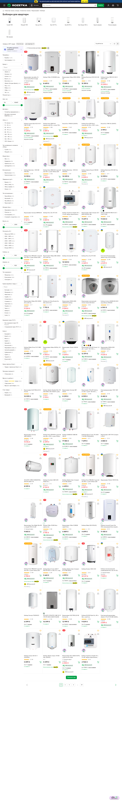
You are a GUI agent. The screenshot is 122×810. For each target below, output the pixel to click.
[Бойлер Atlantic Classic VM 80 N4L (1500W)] (52, 640)
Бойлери (42, 10)
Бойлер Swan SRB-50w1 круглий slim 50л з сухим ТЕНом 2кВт (52, 171)
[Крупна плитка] (114, 43)
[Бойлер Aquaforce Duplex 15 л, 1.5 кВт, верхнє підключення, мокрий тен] (90, 640)
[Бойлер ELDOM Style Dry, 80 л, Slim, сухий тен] (90, 600)
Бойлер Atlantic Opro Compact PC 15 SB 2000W (70, 481)
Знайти (100, 5)
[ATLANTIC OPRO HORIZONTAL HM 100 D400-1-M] (33, 465)
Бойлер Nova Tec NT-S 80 (89, 255)
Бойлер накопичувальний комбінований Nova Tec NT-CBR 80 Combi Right (109, 569)
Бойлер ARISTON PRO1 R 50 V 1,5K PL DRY (109, 213)
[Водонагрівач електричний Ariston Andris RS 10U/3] (90, 286)
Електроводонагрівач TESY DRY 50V (109, 391)
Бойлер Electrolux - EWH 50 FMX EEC (70, 171)
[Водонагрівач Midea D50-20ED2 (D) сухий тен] (33, 286)
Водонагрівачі (35, 10)
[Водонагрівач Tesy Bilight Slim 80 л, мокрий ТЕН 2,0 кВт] (33, 510)
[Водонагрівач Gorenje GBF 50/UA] (71, 375)
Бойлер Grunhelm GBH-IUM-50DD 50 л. (51, 481)
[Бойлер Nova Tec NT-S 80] (90, 240)
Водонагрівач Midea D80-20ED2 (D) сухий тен (51, 256)
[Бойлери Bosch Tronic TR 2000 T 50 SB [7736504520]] (90, 419)
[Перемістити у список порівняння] (40, 55)
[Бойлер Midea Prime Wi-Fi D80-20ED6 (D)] (33, 332)
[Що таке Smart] (48, 48)
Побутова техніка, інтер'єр (12, 10)
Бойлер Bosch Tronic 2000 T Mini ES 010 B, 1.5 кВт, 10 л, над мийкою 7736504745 (51, 570)
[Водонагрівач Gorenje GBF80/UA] (33, 197)
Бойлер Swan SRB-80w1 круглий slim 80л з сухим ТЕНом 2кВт (90, 481)
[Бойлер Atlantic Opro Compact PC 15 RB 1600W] (71, 554)
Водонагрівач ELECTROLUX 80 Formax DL (70, 616)
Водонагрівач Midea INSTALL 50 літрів (52, 348)
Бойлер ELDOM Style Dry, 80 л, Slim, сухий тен (90, 616)
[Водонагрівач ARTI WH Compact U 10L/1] (110, 419)
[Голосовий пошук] (95, 5)
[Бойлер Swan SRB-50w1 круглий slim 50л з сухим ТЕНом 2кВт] (52, 155)
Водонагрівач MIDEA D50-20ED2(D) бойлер (108, 348)
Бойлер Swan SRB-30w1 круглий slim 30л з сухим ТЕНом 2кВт (33, 569)
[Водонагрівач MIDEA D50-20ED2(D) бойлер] (110, 332)
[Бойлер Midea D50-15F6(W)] (90, 510)
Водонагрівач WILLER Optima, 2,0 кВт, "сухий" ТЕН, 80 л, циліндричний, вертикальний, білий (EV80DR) (90, 391)
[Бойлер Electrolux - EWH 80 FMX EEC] (33, 155)
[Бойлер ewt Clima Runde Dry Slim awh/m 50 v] (52, 286)
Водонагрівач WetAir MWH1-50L (109, 480)
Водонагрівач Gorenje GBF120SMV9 (30, 435)
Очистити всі (20, 44)
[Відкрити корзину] (117, 5)
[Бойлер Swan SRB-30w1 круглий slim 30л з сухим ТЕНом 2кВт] (33, 554)
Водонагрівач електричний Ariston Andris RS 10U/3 (89, 302)
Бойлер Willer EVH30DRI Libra (51, 77)
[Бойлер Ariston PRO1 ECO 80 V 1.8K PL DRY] (110, 62)
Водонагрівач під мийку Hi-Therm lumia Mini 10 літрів (31, 78)
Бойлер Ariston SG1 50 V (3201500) (31, 656)
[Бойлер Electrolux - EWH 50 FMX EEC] (71, 155)
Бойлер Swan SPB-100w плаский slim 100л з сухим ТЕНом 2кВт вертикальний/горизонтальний (33, 256)
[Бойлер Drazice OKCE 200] (90, 554)
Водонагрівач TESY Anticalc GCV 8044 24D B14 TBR (90, 213)
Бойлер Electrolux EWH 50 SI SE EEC (90, 78)
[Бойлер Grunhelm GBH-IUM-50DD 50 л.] (52, 465)
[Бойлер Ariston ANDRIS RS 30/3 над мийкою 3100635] (110, 286)
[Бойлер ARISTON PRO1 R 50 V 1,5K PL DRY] (110, 197)
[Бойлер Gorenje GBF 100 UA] (71, 240)
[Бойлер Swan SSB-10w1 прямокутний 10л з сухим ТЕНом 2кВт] (52, 108)
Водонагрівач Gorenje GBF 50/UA (69, 391)
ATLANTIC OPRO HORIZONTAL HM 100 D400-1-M (32, 481)
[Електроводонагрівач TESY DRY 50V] (110, 375)
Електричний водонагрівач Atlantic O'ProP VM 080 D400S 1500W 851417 (109, 616)
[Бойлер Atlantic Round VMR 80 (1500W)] (90, 155)
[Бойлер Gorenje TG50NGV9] (33, 600)
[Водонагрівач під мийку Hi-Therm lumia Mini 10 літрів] (33, 62)
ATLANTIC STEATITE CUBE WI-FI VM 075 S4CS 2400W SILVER (52, 616)
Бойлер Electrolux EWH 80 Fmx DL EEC (109, 171)
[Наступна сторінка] (115, 685)
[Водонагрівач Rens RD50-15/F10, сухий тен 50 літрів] (71, 640)
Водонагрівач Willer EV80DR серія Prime (70, 526)
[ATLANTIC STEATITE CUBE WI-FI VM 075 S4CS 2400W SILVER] (52, 600)
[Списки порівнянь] (113, 5)
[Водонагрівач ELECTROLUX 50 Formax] (33, 375)
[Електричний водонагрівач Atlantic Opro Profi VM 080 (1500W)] (110, 240)
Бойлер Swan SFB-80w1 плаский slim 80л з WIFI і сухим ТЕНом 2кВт (52, 435)
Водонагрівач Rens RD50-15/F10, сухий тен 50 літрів (71, 656)
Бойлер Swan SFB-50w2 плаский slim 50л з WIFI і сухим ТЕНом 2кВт (90, 124)
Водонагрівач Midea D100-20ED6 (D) (71, 78)
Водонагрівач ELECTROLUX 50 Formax (32, 391)
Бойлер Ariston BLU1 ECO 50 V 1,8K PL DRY (32, 124)
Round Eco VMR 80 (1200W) (70, 123)
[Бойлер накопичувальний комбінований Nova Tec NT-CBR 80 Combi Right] (110, 554)
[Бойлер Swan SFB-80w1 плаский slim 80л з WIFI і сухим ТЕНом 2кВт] (52, 419)
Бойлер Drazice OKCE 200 (89, 569)
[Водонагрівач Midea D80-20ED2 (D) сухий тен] (52, 240)
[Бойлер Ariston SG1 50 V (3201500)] (33, 640)
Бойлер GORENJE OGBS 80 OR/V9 (69, 435)
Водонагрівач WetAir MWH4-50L (70, 348)
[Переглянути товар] (82, 75)
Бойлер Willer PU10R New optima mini (50, 526)
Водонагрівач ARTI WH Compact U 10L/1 (109, 435)
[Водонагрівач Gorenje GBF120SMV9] (33, 419)
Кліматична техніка (25, 10)
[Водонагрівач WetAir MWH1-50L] (110, 465)
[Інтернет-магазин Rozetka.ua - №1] (17, 5)
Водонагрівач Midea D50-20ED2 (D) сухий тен (32, 302)
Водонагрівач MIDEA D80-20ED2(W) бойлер (69, 302)
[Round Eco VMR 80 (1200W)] (71, 108)
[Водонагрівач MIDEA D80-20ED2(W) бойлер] (71, 286)
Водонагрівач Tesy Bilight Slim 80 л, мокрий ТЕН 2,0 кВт (33, 526)
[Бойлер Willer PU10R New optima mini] (52, 510)
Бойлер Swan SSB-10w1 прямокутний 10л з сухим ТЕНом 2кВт (52, 124)
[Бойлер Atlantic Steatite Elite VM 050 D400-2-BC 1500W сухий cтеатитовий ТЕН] (52, 375)
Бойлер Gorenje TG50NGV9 (31, 615)
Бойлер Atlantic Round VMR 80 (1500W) (90, 171)
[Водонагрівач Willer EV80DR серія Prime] (71, 510)
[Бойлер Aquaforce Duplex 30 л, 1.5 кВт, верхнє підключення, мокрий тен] (71, 197)
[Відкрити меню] (4, 5)
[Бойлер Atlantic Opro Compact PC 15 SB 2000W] (71, 465)
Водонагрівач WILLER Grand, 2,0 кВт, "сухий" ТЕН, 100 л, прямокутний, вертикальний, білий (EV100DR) (90, 348)
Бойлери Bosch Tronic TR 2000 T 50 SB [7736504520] (90, 435)
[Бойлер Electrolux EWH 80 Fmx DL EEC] (110, 155)
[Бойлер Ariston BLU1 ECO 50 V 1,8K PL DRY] (33, 108)
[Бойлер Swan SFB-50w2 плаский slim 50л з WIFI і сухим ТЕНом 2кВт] (90, 108)
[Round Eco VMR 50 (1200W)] (110, 108)
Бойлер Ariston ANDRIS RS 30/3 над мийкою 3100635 (109, 302)
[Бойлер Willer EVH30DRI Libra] (52, 62)
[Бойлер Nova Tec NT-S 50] (52, 197)
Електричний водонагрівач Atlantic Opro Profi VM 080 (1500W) (108, 256)
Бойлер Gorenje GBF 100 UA (70, 255)
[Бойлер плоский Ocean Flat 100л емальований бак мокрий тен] (110, 510)
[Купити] (40, 83)
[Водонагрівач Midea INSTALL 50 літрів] (52, 332)
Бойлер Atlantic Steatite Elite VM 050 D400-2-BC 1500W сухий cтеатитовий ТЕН (52, 391)
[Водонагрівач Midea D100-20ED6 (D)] (71, 62)
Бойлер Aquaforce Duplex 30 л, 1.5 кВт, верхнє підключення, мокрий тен (71, 213)
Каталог (36, 5)
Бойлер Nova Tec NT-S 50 (50, 212)
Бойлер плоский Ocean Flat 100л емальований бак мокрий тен (109, 526)
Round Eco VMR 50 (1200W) (108, 123)
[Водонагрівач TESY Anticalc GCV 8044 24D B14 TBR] (90, 197)
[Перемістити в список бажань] (40, 52)
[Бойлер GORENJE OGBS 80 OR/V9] (71, 419)
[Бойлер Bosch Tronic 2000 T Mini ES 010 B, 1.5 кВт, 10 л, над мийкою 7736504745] (52, 554)
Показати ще (6, 95)
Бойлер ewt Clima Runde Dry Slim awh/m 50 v (51, 302)
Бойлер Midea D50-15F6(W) (89, 525)
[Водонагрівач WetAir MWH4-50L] (71, 332)
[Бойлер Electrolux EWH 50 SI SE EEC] (90, 62)
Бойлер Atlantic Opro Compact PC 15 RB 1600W (70, 570)
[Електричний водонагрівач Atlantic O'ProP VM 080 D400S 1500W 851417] (110, 600)
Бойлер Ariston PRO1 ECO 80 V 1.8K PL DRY (109, 78)
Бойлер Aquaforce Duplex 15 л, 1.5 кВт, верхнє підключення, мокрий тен (90, 656)
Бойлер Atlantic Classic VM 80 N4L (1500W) (51, 656)
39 (81, 684)
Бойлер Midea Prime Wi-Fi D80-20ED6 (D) (32, 348)
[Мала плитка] (117, 43)
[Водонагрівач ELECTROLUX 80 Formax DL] (71, 600)
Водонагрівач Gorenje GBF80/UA (33, 212)
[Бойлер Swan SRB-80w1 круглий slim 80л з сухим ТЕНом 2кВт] (90, 465)
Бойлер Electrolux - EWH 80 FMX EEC (31, 171)
